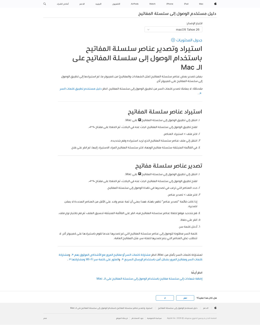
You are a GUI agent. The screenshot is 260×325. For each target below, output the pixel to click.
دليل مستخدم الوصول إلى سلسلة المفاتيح (177, 13)
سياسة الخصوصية (154, 318)
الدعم (205, 308)
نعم (185, 298)
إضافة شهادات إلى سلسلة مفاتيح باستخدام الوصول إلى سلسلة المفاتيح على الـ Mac (149, 278)
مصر (45, 318)
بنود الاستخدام (137, 318)
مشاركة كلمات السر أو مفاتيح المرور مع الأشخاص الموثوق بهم (112, 254)
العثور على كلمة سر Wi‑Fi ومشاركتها (95, 259)
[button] (44, 4)
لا (165, 298)
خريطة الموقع (122, 318)
